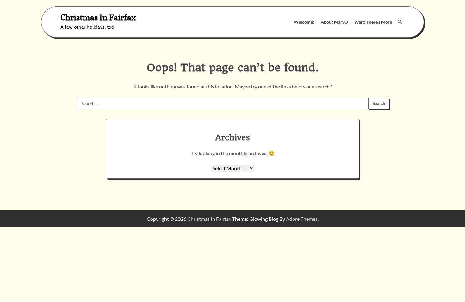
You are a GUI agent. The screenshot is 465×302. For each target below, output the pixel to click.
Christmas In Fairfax (98, 17)
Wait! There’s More (373, 22)
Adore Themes (302, 219)
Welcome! (304, 22)
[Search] (400, 22)
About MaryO (334, 22)
